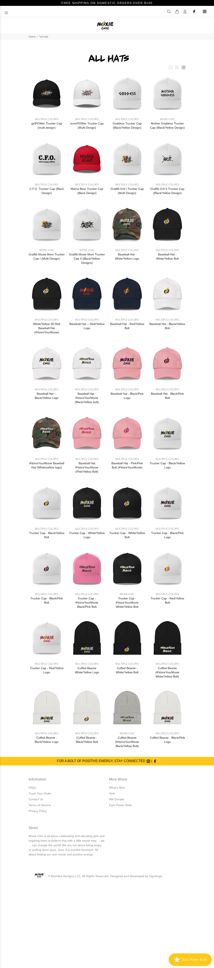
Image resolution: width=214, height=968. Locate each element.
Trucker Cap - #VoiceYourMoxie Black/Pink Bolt (86, 602)
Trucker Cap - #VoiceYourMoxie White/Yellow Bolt (127, 602)
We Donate (116, 799)
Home (32, 36)
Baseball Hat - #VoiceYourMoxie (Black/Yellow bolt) (87, 398)
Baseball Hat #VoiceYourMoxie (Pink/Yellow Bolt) (86, 467)
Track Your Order (40, 793)
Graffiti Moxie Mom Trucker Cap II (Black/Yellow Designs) (87, 258)
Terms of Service (40, 805)
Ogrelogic (155, 876)
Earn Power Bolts (120, 805)
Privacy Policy (38, 811)
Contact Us (36, 799)
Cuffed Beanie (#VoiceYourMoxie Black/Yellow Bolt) (127, 742)
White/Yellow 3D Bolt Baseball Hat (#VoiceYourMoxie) (46, 328)
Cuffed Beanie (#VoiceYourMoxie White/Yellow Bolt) (167, 672)
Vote (112, 793)
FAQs (32, 787)
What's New (117, 787)
